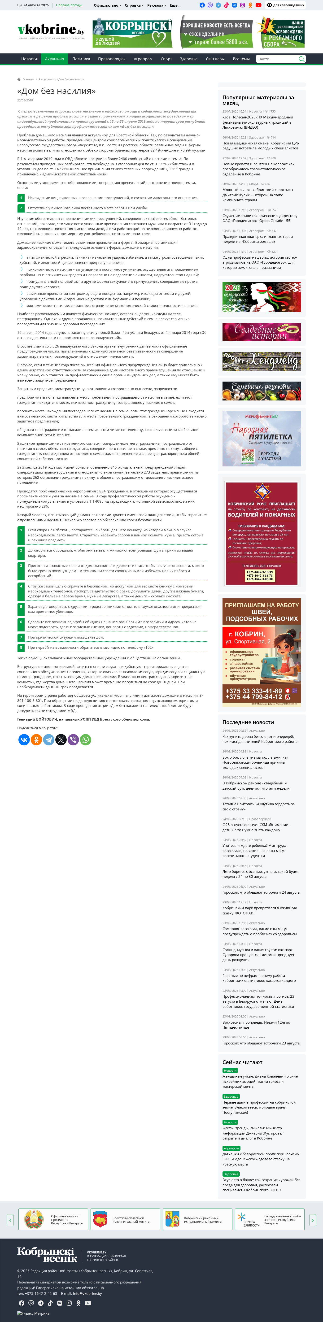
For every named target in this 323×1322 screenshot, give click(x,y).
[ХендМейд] (262, 360)
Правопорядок (112, 58)
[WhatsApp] (85, 739)
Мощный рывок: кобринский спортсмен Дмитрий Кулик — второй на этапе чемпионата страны (258, 194)
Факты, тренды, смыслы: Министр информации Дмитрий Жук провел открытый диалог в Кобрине (253, 1133)
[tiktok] (226, 5)
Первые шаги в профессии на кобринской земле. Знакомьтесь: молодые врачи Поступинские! (259, 1107)
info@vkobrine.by (87, 1293)
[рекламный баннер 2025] (198, 31)
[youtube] (258, 5)
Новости (29, 58)
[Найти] (300, 58)
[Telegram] (48, 739)
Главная (28, 79)
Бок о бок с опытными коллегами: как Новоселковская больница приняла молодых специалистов (255, 762)
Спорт (166, 58)
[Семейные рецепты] (262, 390)
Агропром (143, 58)
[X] (61, 739)
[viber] (210, 5)
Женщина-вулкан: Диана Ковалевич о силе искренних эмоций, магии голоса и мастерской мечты (260, 1081)
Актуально (54, 58)
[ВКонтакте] (24, 739)
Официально (106, 5)
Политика (81, 58)
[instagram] (242, 5)
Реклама (155, 5)
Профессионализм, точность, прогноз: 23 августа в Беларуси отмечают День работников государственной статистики (258, 1001)
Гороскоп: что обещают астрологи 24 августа (261, 892)
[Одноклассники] (36, 739)
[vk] (234, 5)
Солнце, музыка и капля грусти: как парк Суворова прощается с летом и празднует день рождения (258, 954)
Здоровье (189, 58)
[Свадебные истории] (262, 331)
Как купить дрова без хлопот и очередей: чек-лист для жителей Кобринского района (260, 739)
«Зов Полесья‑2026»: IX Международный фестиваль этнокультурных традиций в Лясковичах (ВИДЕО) (258, 122)
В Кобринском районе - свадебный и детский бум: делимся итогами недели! (257, 785)
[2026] (262, 297)
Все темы (241, 58)
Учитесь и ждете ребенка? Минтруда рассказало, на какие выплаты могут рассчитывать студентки (254, 850)
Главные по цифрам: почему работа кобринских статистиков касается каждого (259, 978)
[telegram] (218, 5)
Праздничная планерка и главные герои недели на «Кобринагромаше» (258, 239)
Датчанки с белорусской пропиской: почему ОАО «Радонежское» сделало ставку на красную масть (261, 1159)
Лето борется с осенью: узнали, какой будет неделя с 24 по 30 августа (261, 874)
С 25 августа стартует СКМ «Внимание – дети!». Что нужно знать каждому (257, 827)
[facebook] (202, 5)
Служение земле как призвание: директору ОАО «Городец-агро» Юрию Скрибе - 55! (260, 218)
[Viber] (73, 739)
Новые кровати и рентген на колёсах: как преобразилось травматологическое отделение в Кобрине (258, 168)
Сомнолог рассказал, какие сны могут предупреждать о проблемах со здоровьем (260, 931)
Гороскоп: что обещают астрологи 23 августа (261, 1043)
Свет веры (215, 58)
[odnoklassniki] (250, 5)
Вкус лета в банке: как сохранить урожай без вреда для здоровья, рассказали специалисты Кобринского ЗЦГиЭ (261, 1184)
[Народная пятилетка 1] (262, 438)
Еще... (175, 5)
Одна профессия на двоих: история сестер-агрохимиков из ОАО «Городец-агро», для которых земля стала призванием (260, 262)
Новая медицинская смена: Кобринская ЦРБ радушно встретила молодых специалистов (261, 145)
